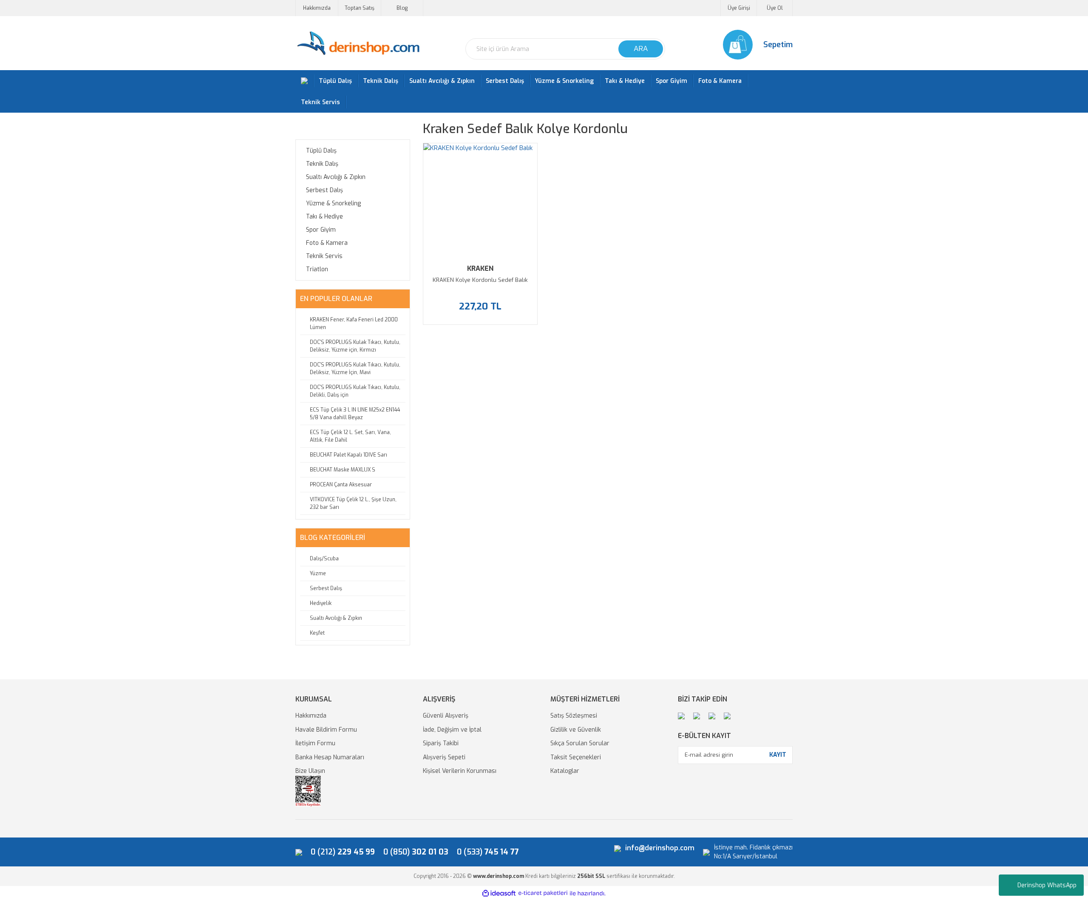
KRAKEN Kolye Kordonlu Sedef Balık (480, 280)
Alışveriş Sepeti (444, 757)
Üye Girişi (739, 8)
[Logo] (358, 43)
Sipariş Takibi (441, 743)
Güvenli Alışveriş (445, 716)
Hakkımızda (317, 8)
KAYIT (777, 755)
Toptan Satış (359, 8)
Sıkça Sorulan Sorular (579, 743)
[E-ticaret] (543, 893)
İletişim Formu (315, 743)
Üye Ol (775, 8)
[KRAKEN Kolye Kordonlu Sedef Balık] (480, 200)
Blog (402, 8)
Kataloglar (564, 771)
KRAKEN (480, 268)
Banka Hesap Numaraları (329, 757)
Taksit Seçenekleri (575, 757)
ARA (641, 49)
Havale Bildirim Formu (326, 730)
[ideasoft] (499, 893)
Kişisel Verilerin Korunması (459, 771)
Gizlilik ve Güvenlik (575, 730)
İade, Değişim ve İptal (452, 730)
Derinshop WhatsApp (1047, 885)
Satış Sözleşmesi (573, 716)
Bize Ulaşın (310, 771)
